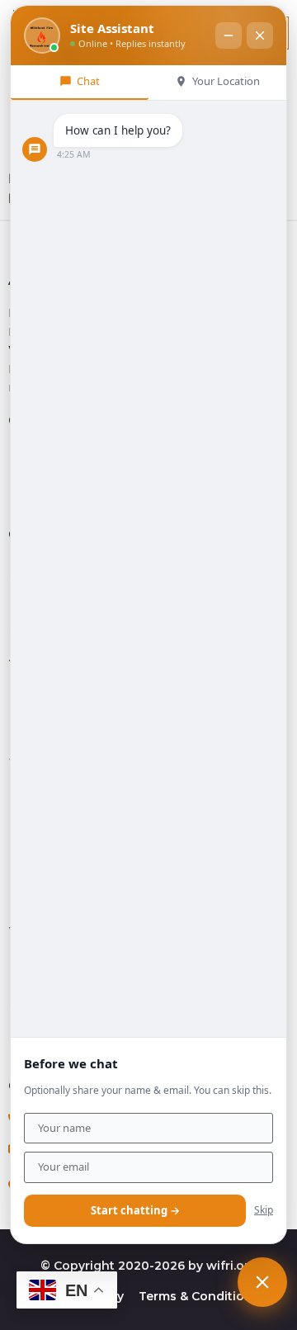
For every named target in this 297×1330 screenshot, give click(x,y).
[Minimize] (228, 35)
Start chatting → (135, 1210)
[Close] (260, 35)
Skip (263, 1210)
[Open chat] (262, 1282)
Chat (88, 80)
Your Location (226, 80)
